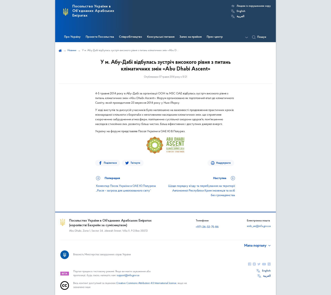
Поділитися (110, 163)
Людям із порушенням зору (254, 6)
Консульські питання (160, 37)
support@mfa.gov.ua (128, 275)
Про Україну (72, 37)
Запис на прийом (190, 37)
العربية (240, 16)
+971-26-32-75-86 (207, 227)
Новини (72, 50)
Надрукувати (223, 163)
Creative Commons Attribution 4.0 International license (146, 283)
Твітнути (135, 163)
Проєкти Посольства (100, 37)
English (241, 11)
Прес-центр (215, 37)
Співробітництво (130, 37)
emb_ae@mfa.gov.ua (259, 226)
